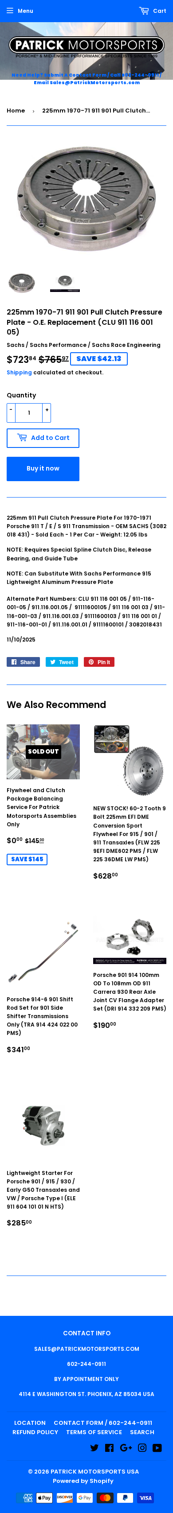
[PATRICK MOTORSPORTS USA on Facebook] (109, 1449)
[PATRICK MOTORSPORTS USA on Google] (126, 1449)
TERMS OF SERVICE (94, 1432)
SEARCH (142, 1432)
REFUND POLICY (35, 1432)
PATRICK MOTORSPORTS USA (95, 1471)
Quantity (21, 395)
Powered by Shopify (83, 1481)
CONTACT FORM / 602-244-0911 (103, 1423)
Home (16, 110)
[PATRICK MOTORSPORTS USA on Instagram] (142, 1449)
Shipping (19, 372)
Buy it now (43, 468)
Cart (159, 11)
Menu (25, 11)
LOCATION (30, 1423)
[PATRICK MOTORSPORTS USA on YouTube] (157, 1449)
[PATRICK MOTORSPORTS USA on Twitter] (94, 1449)
